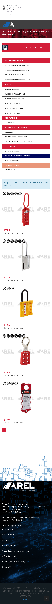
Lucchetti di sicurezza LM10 (17, 65)
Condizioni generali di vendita (17, 551)
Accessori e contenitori (16, 127)
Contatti (7, 567)
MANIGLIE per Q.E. (12, 165)
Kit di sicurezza (12, 146)
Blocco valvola (12, 89)
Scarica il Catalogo (37, 47)
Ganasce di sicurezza (14, 75)
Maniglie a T (10, 170)
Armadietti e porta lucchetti (18, 142)
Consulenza (9, 545)
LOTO (5, 31)
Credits (26, 599)
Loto (5, 540)
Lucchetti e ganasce (23, 31)
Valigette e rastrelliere (16, 137)
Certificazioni (9, 556)
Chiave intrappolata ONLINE (17, 156)
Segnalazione (11, 118)
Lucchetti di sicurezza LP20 (17, 80)
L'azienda (8, 529)
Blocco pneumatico (14, 108)
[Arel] (9, 24)
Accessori (9, 132)
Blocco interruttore (15, 94)
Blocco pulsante (12, 104)
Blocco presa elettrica (16, 99)
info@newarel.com (17, 525)
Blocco (8, 84)
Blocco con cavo (13, 113)
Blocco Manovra (12, 160)
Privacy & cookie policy (14, 561)
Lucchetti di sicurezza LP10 (17, 70)
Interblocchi (9, 535)
